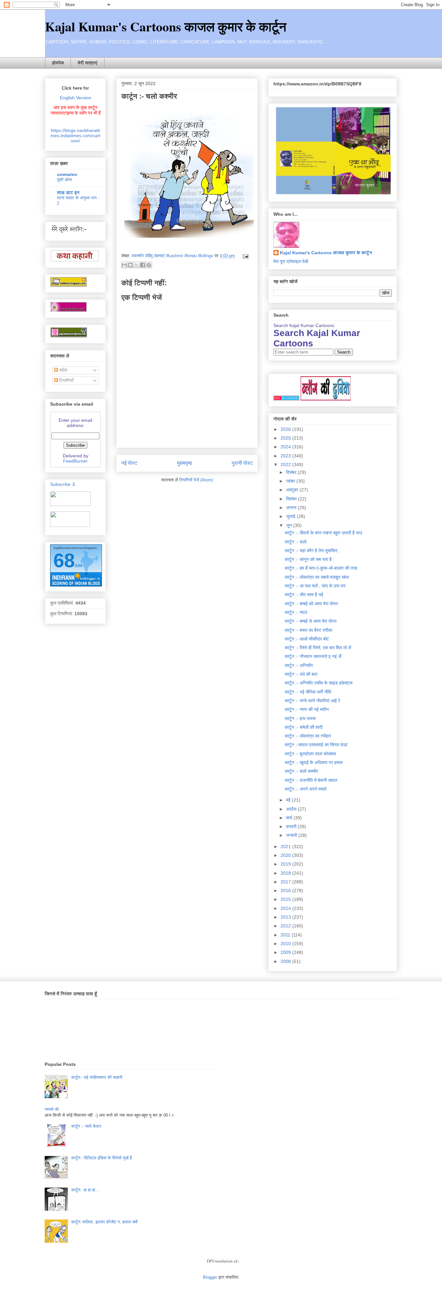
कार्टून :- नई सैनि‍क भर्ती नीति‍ (308, 691)
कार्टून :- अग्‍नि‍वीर (299, 665)
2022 (286, 464)
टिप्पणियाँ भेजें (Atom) (196, 479)
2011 (286, 934)
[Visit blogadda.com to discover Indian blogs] (286, 398)
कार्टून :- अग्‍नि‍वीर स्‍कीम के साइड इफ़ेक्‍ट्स (318, 682)
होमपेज (58, 62)
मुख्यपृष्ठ (184, 463)
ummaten (67, 174)
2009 (286, 952)
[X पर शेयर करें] (136, 265)
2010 (286, 943)
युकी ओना (64, 179)
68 (64, 560)
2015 (286, 899)
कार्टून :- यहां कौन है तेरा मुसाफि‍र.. (312, 550)
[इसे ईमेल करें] (124, 265)
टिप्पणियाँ (65, 380)
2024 (286, 446)
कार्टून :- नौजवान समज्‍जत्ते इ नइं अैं (313, 656)
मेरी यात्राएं (87, 62)
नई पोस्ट (129, 463)
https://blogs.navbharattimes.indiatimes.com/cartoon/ (75, 135)
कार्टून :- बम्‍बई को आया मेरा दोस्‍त (311, 603)
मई (289, 800)
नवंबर (291, 481)
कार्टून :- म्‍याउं (296, 612)
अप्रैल (292, 809)
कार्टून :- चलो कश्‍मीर (301, 771)
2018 (286, 873)
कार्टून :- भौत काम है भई (304, 594)
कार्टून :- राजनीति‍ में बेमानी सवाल (311, 780)
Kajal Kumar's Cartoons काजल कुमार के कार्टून (165, 26)
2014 (286, 908)
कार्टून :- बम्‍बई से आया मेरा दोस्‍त (311, 621)
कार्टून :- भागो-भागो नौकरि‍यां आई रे (312, 700)
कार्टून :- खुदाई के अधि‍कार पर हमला (314, 762)
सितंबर (292, 498)
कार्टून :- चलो (295, 541)
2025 (286, 438)
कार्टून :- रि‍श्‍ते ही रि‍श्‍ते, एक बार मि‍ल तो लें (318, 647)
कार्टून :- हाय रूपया (300, 718)
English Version (75, 97)
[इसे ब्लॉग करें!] (130, 265)
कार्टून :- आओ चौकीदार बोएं (306, 638)
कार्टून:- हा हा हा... (85, 1189)
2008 (286, 961)
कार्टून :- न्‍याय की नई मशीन (307, 709)
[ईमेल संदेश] (244, 255)
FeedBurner (75, 461)
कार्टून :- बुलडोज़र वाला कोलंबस (310, 753)
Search (343, 352)
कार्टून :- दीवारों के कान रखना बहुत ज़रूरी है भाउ (323, 532)
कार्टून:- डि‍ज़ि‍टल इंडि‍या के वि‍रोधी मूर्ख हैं (101, 1157)
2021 (286, 846)
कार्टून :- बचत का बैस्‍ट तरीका (308, 630)
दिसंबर (292, 472)
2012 (286, 925)
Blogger (210, 1277)
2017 (286, 881)
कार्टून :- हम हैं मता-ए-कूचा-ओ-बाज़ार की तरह (321, 568)
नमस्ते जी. (52, 1109)
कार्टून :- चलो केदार (86, 1126)
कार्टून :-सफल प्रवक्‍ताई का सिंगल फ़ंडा (316, 744)
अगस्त (292, 507)
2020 (286, 855)
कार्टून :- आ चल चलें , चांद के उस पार (315, 585)
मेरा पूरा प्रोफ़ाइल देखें (290, 261)
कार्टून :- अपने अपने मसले (305, 789)
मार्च (289, 817)
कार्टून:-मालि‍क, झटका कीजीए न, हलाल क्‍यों (104, 1221)
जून (289, 525)
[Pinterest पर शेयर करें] (149, 265)
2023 (286, 455)
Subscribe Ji (62, 484)
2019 (286, 864)
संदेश (62, 370)
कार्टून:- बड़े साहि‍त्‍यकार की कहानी (96, 1077)
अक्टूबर (293, 489)
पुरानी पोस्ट (242, 463)
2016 (286, 890)
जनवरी (292, 835)
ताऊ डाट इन (68, 192)
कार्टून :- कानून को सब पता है (308, 559)
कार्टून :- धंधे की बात (301, 674)
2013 (286, 917)
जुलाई (291, 516)
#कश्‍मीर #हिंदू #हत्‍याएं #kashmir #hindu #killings (172, 255)
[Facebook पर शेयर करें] (142, 265)
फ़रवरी (292, 826)
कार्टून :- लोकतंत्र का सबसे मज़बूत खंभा (317, 577)
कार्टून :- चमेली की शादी (304, 727)
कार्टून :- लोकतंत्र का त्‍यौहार (308, 735)
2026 (286, 429)
